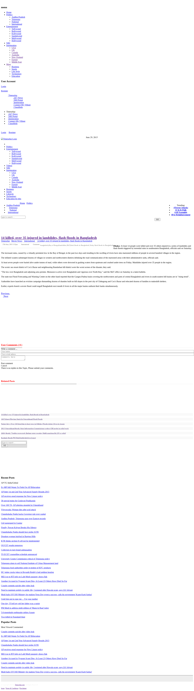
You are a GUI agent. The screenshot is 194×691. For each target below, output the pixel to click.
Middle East (17, 62)
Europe (15, 60)
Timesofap (12, 95)
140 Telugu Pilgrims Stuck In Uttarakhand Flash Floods (21, 419)
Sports (14, 69)
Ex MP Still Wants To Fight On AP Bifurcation (20, 487)
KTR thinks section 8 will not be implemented (20, 541)
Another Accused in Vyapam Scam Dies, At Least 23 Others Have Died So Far (34, 581)
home (2, 688)
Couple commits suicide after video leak (17, 586)
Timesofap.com (20, 685)
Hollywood (16, 41)
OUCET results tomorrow (12, 545)
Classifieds (18, 107)
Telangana (16, 19)
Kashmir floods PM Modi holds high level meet (18, 437)
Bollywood (16, 31)
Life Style (16, 71)
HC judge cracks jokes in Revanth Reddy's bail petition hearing (27, 572)
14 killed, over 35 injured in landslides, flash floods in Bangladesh (49, 238)
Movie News (16, 241)
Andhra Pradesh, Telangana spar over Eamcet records (23, 518)
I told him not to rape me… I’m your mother (19, 599)
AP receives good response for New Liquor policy (22, 496)
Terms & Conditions (12, 688)
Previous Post (25, 246)
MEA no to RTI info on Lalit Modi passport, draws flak (24, 577)
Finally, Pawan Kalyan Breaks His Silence (18, 527)
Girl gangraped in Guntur (11, 523)
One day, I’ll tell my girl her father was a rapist (20, 603)
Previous (5, 293)
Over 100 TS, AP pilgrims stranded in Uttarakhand (22, 505)
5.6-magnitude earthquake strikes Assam (18, 612)
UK (13, 50)
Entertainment (12, 26)
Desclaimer (23, 688)
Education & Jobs (13, 199)
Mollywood (16, 38)
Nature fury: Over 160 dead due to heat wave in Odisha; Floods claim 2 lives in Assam (33, 424)
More (8, 64)
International (17, 24)
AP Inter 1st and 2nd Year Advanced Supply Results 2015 (25, 492)
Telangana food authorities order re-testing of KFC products (26, 568)
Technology (17, 74)
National (15, 22)
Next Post (36, 246)
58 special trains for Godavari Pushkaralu (18, 501)
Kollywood (16, 33)
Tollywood (16, 29)
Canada (15, 52)
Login (3, 86)
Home (8, 12)
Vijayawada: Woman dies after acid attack (18, 510)
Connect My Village (22, 105)
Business (15, 67)
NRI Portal (18, 100)
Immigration (11, 45)
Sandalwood (17, 36)
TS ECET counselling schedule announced (19, 554)
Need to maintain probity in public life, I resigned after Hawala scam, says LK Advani (37, 590)
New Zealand (17, 57)
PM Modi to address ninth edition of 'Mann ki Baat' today (25, 608)
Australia (15, 55)
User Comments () (11, 345)
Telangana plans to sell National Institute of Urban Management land (29, 563)
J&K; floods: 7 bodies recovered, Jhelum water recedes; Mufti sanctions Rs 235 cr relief (33, 433)
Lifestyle (10, 194)
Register (4, 91)
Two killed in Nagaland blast (13, 617)
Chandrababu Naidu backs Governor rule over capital (23, 514)
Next (5, 296)
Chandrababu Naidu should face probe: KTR (20, 532)
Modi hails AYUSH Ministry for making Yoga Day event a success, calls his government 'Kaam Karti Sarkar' (46, 594)
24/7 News (18, 98)
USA (14, 48)
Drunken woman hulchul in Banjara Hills (18, 536)
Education (16, 76)
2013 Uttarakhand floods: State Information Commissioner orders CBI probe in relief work (35, 428)
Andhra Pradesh (18, 17)
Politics (9, 15)
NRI (8, 43)
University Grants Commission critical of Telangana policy (25, 559)
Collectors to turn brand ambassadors (16, 550)
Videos (9, 165)
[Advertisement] (68, 206)
